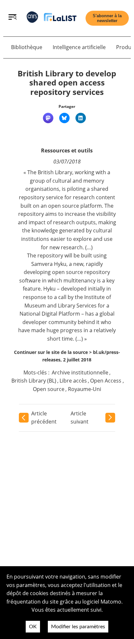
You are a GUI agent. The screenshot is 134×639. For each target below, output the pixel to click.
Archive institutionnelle (80, 372)
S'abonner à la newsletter (107, 18)
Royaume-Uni (84, 389)
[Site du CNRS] (32, 18)
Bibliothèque (26, 47)
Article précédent (44, 417)
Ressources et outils (67, 150)
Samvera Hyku (48, 263)
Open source (48, 389)
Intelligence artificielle (79, 47)
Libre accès (73, 380)
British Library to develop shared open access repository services (67, 83)
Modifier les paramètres (78, 626)
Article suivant (79, 417)
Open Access (105, 380)
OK (33, 626)
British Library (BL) (33, 380)
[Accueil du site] (60, 18)
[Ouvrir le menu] (12, 17)
